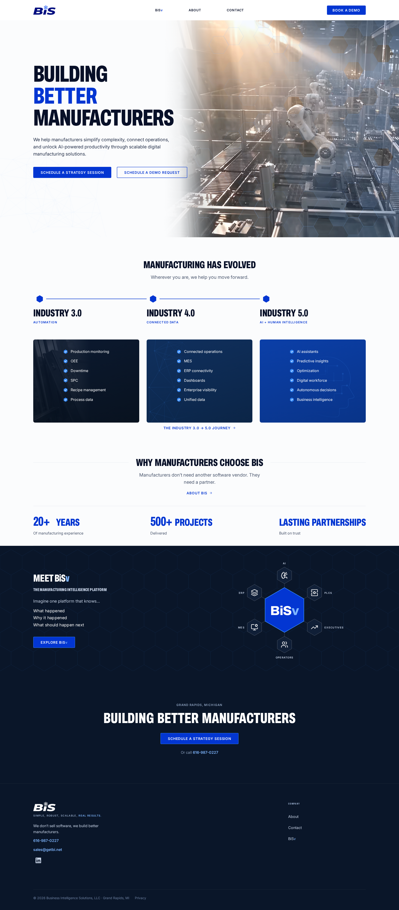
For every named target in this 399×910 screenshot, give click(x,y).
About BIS (197, 493)
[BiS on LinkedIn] (38, 860)
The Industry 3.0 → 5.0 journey (197, 428)
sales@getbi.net (47, 849)
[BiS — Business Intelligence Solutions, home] (87, 10)
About (195, 10)
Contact (235, 10)
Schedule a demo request (152, 172)
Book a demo (346, 10)
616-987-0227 (205, 752)
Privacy (140, 898)
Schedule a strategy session (72, 172)
